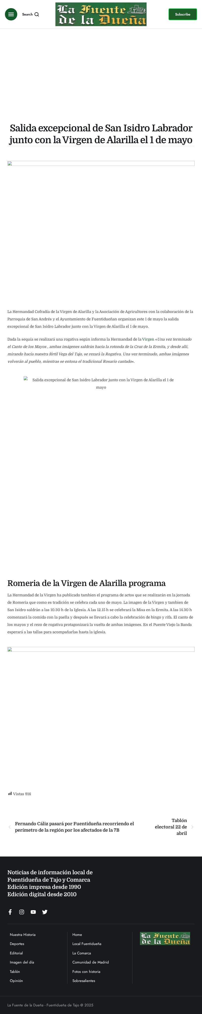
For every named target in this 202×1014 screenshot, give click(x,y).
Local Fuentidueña (86, 943)
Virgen (148, 339)
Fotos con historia (86, 971)
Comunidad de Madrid (90, 962)
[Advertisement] (101, 76)
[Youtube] (33, 912)
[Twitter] (45, 912)
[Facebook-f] (10, 912)
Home (77, 934)
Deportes (17, 943)
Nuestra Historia (22, 934)
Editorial (16, 953)
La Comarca (81, 953)
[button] (182, 14)
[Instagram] (21, 912)
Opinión (16, 980)
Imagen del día (22, 962)
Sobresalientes (83, 980)
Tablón (15, 971)
